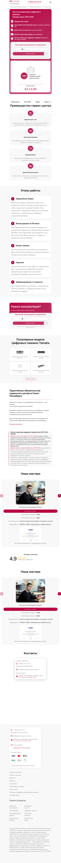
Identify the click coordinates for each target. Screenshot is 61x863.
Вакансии (12, 781)
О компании (13, 783)
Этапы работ (27, 102)
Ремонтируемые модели (16, 786)
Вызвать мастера (31, 511)
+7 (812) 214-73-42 (34, 2)
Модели (38, 102)
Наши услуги (13, 789)
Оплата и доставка (15, 775)
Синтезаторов (13, 810)
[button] (59, 495)
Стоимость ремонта (15, 772)
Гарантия (46, 102)
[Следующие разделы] (50, 101)
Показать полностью (15, 424)
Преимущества (15, 102)
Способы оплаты (14, 795)
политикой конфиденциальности (42, 57)
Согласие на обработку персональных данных (24, 792)
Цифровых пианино (30, 810)
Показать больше (30, 379)
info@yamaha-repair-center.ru (22, 736)
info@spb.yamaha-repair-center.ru (29, 669)
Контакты (12, 778)
